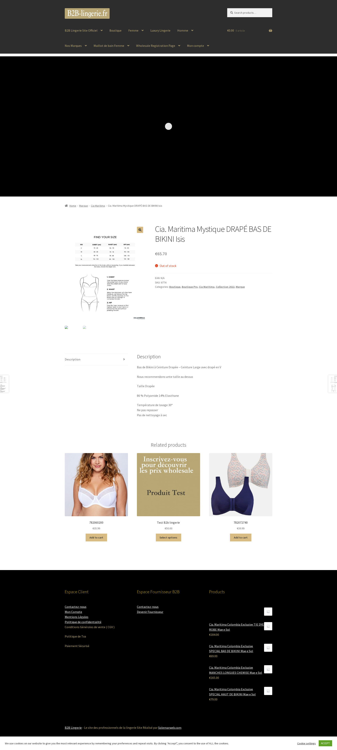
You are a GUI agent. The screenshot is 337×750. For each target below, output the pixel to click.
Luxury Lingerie (160, 30)
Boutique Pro (190, 287)
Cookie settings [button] (306, 743)
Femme (133, 30)
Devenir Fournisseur (150, 612)
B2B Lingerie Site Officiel (81, 30)
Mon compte (195, 46)
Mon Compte (73, 612)
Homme (182, 30)
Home (72, 205)
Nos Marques (73, 46)
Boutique (115, 30)
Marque (83, 205)
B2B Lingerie (73, 728)
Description (72, 359)
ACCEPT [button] (325, 743)
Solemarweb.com (169, 728)
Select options (168, 537)
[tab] (96, 359)
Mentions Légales (76, 617)
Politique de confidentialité (83, 622)
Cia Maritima (98, 205)
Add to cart (96, 537)
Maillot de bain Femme (109, 46)
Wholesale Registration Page (155, 46)
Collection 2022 (225, 287)
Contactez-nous (75, 607)
